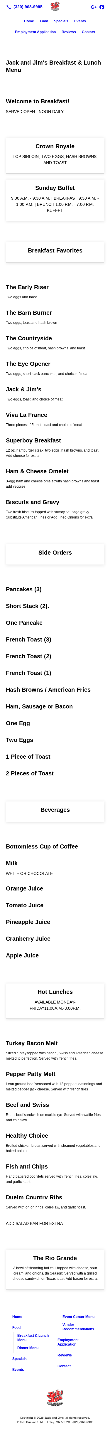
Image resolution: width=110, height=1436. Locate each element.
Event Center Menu (78, 1317)
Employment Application (35, 32)
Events (80, 21)
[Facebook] (102, 7)
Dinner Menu (27, 1348)
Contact (88, 32)
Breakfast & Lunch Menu (33, 1338)
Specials (61, 21)
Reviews (69, 32)
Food (44, 21)
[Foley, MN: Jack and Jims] (55, 6)
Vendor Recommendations (78, 1327)
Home (29, 21)
